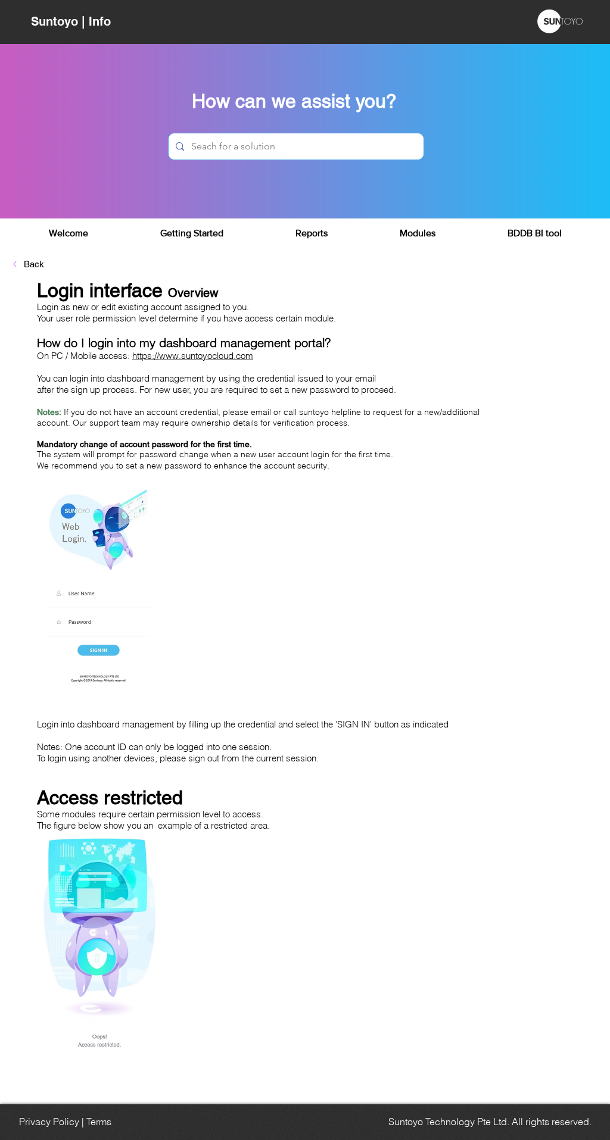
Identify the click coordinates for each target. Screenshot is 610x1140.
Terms (98, 1121)
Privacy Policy (49, 1121)
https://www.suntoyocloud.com (192, 355)
